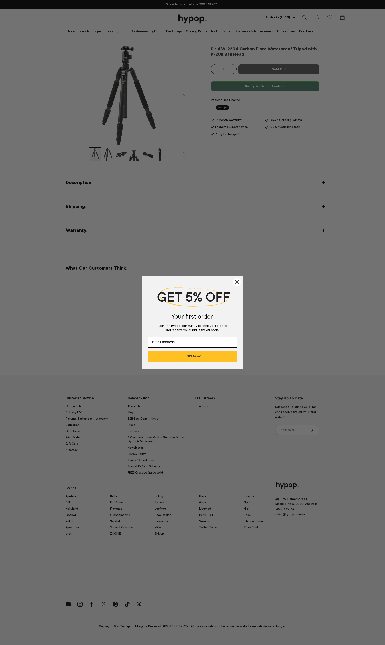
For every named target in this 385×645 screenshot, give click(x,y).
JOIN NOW (192, 356)
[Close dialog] (237, 282)
